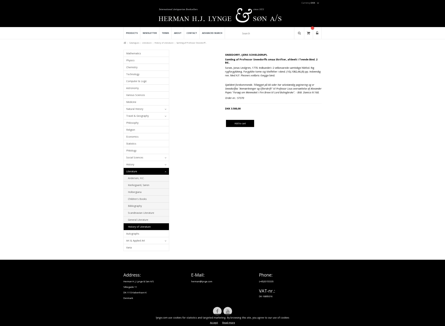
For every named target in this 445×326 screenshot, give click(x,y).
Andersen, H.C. (136, 178)
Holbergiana (134, 192)
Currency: (308, 2)
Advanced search (212, 33)
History (130, 164)
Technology (132, 74)
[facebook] (217, 311)
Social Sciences (134, 157)
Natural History (134, 109)
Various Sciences (135, 95)
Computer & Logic (136, 81)
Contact (192, 33)
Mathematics (133, 53)
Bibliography (135, 206)
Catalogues (134, 42)
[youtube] (227, 311)
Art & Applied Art (135, 240)
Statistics (131, 143)
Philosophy (132, 122)
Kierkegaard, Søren (138, 185)
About (177, 33)
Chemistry (131, 67)
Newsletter (150, 33)
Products (132, 33)
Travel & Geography (137, 115)
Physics (130, 60)
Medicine (131, 102)
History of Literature (164, 42)
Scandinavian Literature (141, 212)
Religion (130, 129)
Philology (131, 150)
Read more (228, 322)
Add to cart (240, 123)
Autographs (132, 233)
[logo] (223, 16)
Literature (147, 42)
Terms (165, 33)
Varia (129, 247)
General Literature (138, 219)
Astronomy (132, 88)
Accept (214, 322)
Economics (132, 136)
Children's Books (137, 199)
